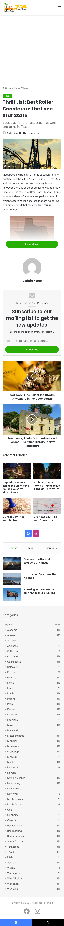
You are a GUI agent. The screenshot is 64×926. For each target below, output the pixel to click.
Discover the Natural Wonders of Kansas (37, 560)
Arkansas (12, 645)
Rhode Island (14, 830)
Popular (12, 548)
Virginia (11, 867)
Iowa (10, 703)
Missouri (12, 756)
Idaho (10, 688)
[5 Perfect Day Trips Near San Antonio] (47, 506)
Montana (12, 762)
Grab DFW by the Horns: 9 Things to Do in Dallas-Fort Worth (46, 486)
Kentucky (12, 714)
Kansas (11, 709)
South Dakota (15, 841)
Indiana (11, 698)
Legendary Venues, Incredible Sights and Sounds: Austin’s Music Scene (16, 487)
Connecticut (14, 661)
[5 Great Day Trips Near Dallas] (17, 506)
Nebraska (12, 767)
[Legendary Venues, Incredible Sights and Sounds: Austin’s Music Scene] (17, 471)
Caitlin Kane (13, 133)
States (16, 88)
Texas (25, 88)
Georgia (11, 677)
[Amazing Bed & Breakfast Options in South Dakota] (12, 594)
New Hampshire (16, 777)
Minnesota (13, 746)
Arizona (11, 640)
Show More (31, 244)
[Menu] (59, 9)
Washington (13, 873)
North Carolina (15, 799)
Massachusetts (15, 735)
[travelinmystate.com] (16, 7)
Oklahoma (13, 814)
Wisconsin (13, 883)
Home (8, 88)
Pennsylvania (14, 825)
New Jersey (14, 783)
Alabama (12, 629)
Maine (10, 725)
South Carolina (15, 836)
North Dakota (15, 804)
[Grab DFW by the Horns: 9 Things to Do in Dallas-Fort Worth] (47, 471)
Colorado (12, 656)
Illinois (10, 693)
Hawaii (11, 682)
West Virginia (14, 878)
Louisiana (12, 719)
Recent (30, 548)
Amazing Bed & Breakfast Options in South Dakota (40, 591)
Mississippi (13, 751)
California (12, 651)
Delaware (12, 666)
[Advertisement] (32, 52)
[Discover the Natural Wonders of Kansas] (12, 563)
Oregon (11, 820)
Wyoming (12, 888)
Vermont (12, 862)
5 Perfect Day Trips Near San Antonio (45, 518)
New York (12, 793)
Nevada (11, 772)
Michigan (12, 740)
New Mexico (14, 788)
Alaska (11, 635)
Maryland (12, 730)
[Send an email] (20, 133)
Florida (11, 672)
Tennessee (13, 846)
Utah (10, 857)
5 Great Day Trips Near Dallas (13, 518)
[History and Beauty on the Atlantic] (12, 579)
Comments (50, 548)
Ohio (9, 809)
